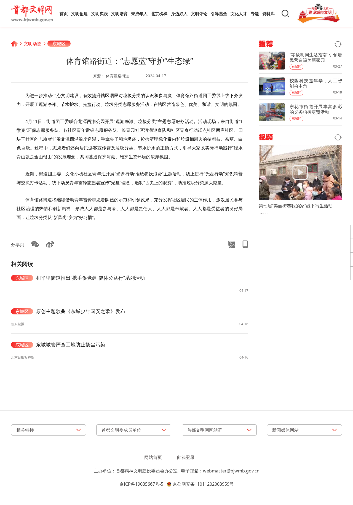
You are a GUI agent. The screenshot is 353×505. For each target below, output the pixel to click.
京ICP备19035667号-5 (141, 484)
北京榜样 (159, 13)
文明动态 (32, 44)
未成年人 (139, 13)
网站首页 (153, 457)
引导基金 (219, 13)
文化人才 (239, 13)
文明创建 (79, 13)
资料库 (268, 13)
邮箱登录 (186, 457)
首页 (64, 13)
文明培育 (119, 13)
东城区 (59, 44)
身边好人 (179, 13)
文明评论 (199, 13)
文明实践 (99, 13)
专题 (255, 13)
